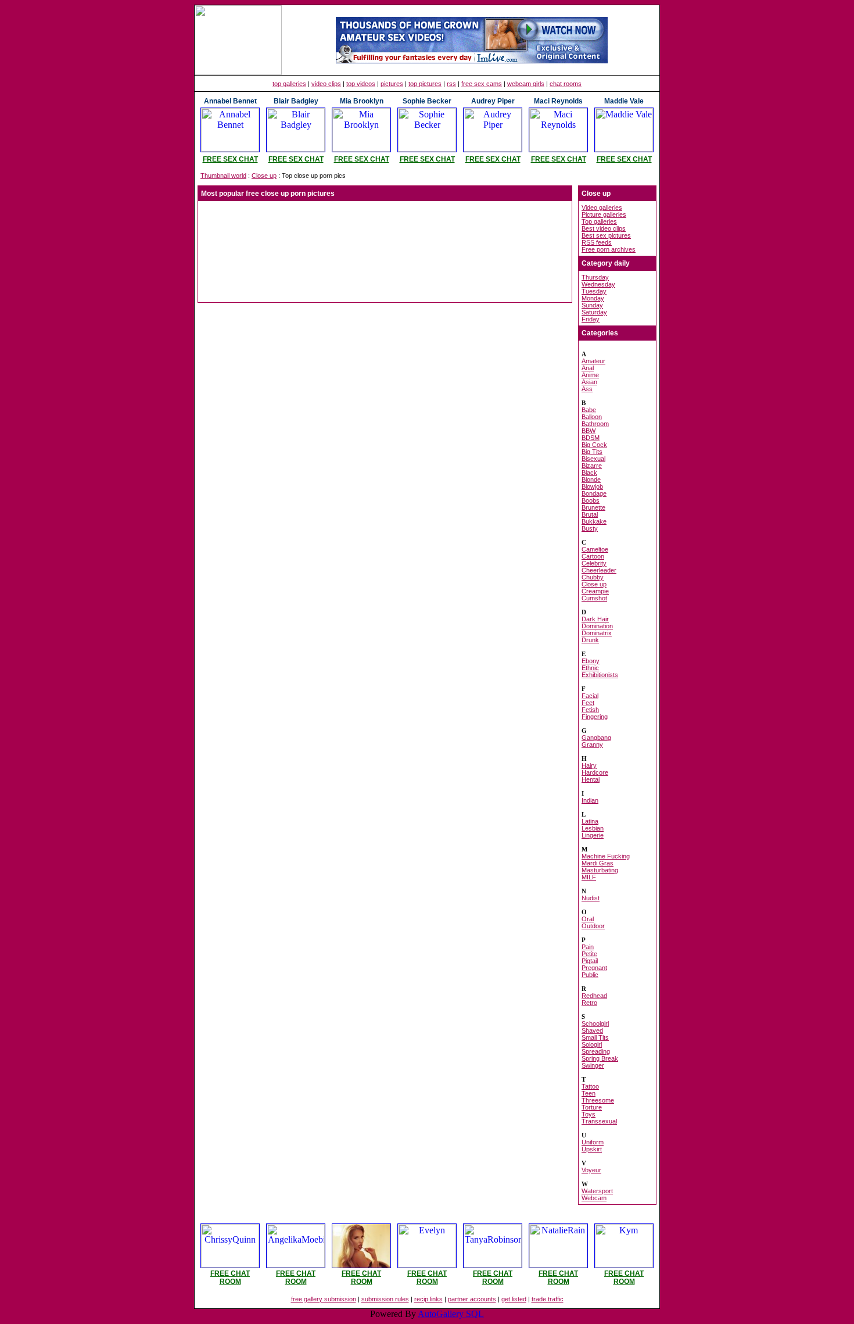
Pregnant (594, 967)
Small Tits (595, 1037)
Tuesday (594, 291)
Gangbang (596, 737)
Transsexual (599, 1121)
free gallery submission (323, 1299)
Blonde (591, 479)
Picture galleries (604, 214)
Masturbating (600, 870)
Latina (590, 821)
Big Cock (594, 444)
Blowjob (592, 486)
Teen (588, 1093)
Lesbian (593, 828)
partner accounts (472, 1299)
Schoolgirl (595, 1023)
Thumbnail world (223, 175)
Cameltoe (595, 549)
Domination (597, 625)
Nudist (591, 897)
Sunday (592, 305)
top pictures (425, 83)
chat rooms (566, 83)
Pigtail (590, 960)
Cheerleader (599, 570)
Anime (590, 374)
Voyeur (591, 1169)
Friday (591, 319)
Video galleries (602, 207)
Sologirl (592, 1044)
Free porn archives (609, 249)
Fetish (590, 709)
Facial (590, 695)
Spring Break (600, 1058)
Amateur (593, 360)
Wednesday (598, 284)
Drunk (590, 639)
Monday (593, 298)
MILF (589, 877)
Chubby (593, 577)
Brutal (590, 514)
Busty (590, 528)
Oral (588, 918)
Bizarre (592, 465)
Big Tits (592, 451)
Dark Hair (595, 619)
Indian (590, 800)
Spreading (596, 1051)
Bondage (594, 493)
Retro (589, 1002)
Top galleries (599, 221)
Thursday (595, 277)
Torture (592, 1107)
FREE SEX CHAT (230, 159)
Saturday (594, 312)
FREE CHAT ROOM (230, 1277)
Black (589, 472)
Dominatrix (597, 632)
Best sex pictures (606, 235)
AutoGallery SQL (451, 1314)
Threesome (598, 1100)
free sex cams (481, 83)
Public (590, 974)
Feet (588, 702)
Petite (589, 953)
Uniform (593, 1142)
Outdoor (593, 925)
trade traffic (548, 1299)
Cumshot (594, 598)
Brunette (593, 507)
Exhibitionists (600, 674)
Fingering (595, 716)
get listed (513, 1299)
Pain (588, 946)
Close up (264, 175)
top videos (360, 83)
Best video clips (604, 228)
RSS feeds (597, 242)
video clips (326, 83)
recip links (428, 1299)
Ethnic (590, 667)
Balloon (592, 416)
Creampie (595, 591)
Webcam (594, 1197)
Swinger (593, 1065)
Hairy (589, 765)
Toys (588, 1114)
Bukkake (594, 521)
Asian (589, 381)
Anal (588, 367)
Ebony (591, 660)
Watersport (597, 1190)
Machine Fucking (606, 856)
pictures (392, 83)
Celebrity (594, 563)
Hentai (591, 779)
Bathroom (595, 423)
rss (451, 83)
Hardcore (595, 772)
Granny (592, 744)
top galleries (289, 83)
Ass (587, 388)
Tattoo (590, 1086)
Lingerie (593, 835)
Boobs (591, 500)
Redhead (594, 995)
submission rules (385, 1299)
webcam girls (525, 83)
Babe (589, 409)
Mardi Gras (597, 863)
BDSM (591, 437)
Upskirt (592, 1149)
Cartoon (593, 556)
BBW (588, 430)
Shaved (592, 1030)
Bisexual (593, 458)
